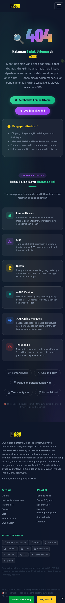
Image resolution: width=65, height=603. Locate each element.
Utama (5, 495)
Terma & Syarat (20, 392)
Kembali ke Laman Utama (34, 100)
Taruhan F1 (8, 504)
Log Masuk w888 (34, 110)
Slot (4, 513)
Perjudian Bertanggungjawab (34, 382)
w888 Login (8, 522)
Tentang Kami (20, 372)
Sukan (5, 509)
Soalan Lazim (49, 372)
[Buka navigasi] (58, 5)
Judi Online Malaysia (13, 500)
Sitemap (40, 521)
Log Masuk (46, 599)
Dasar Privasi (50, 392)
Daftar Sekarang (21, 599)
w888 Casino (9, 518)
